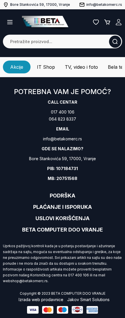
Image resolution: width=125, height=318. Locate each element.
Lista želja (95, 22)
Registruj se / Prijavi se (118, 22)
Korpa (107, 22)
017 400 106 (62, 111)
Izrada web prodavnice (41, 299)
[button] (10, 22)
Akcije (16, 67)
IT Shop (46, 67)
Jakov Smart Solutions (88, 299)
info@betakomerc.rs (62, 138)
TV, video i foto (81, 67)
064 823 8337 (62, 118)
